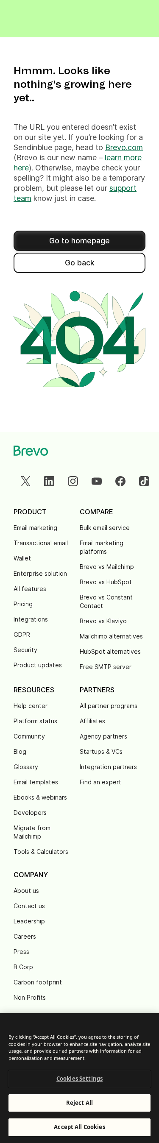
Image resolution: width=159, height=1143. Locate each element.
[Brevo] (31, 451)
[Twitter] (25, 481)
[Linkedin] (49, 481)
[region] (79, 1078)
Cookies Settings (79, 1078)
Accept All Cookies (79, 1127)
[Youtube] (97, 481)
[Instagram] (73, 481)
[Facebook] (120, 481)
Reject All (79, 1103)
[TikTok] (144, 481)
